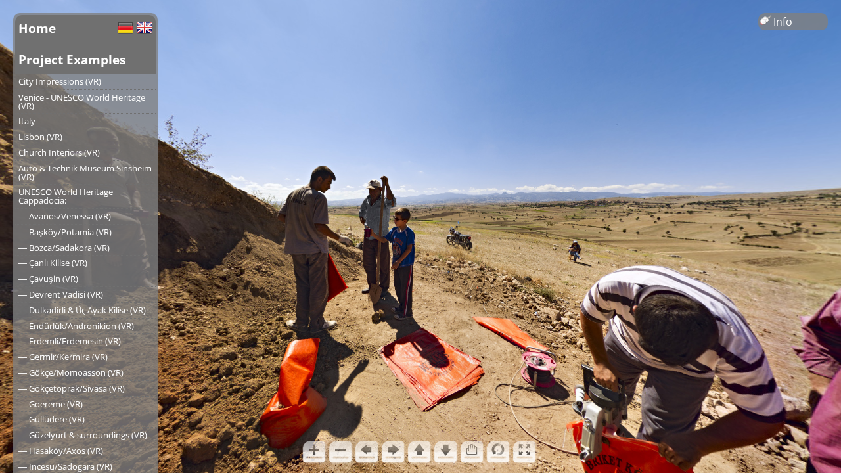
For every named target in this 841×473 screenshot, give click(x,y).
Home (37, 28)
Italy (26, 121)
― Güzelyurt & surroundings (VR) (82, 435)
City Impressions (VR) (59, 81)
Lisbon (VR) (40, 137)
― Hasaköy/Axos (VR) (60, 451)
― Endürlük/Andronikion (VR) (76, 326)
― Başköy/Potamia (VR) (65, 232)
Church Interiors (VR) (59, 152)
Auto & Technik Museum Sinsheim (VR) (85, 172)
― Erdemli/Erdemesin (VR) (69, 341)
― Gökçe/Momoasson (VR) (71, 372)
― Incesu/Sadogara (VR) (65, 466)
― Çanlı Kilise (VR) (52, 263)
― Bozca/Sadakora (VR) (64, 248)
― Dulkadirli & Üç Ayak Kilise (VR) (82, 310)
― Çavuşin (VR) (48, 278)
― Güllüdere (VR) (51, 419)
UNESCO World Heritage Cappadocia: (65, 196)
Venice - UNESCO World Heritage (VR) (81, 101)
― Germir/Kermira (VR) (63, 357)
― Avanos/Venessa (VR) (64, 216)
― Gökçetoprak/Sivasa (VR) (71, 388)
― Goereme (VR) (50, 404)
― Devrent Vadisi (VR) (60, 294)
